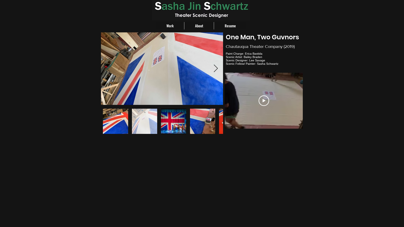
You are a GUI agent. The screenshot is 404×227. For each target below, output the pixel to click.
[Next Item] (215, 69)
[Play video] (264, 100)
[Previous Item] (108, 69)
